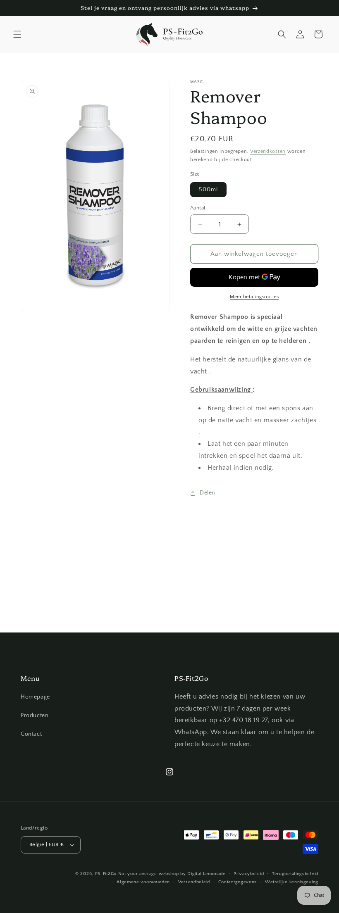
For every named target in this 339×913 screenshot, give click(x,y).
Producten (34, 715)
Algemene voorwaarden (143, 882)
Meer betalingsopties (254, 297)
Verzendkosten (268, 151)
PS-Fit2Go (106, 873)
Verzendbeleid (194, 882)
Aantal (197, 208)
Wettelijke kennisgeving (291, 882)
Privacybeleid (249, 873)
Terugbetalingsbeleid (295, 873)
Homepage (35, 697)
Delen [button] (207, 493)
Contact (31, 734)
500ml (208, 189)
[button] (17, 34)
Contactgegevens (237, 882)
